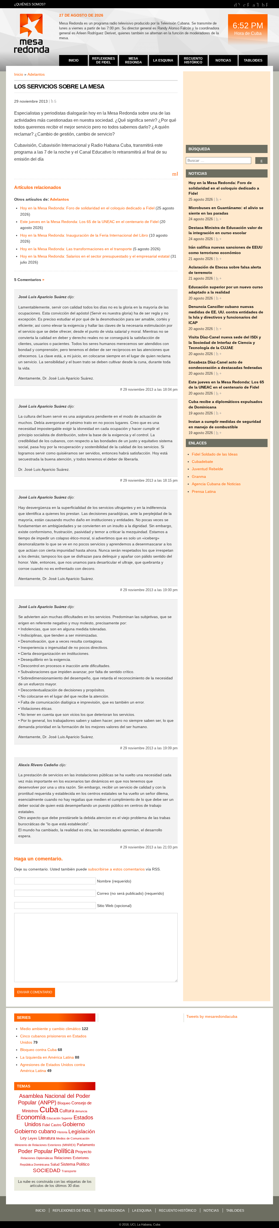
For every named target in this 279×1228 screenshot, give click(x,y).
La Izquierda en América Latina (47, 1057)
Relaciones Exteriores (71, 1158)
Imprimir (177, 173)
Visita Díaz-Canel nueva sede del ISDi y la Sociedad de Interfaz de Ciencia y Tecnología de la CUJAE (225, 342)
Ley (23, 1138)
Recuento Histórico (177, 1210)
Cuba (49, 1109)
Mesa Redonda (32, 34)
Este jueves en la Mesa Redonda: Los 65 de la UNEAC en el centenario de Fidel (89, 221)
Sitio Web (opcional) (114, 905)
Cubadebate (202, 461)
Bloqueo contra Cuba (38, 1049)
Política (64, 1150)
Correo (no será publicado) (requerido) (130, 893)
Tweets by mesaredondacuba (211, 1016)
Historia (62, 1132)
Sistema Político (74, 1164)
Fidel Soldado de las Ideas (215, 454)
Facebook (248, 4)
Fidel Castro (51, 1125)
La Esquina (141, 1210)
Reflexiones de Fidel (72, 1210)
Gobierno (73, 1124)
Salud (54, 1164)
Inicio (18, 74)
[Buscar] (261, 160)
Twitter (257, 4)
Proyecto (83, 1151)
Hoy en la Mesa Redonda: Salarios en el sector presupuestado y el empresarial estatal (94, 256)
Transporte (69, 1171)
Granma (199, 476)
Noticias (211, 1210)
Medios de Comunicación (72, 1138)
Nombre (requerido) (114, 881)
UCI (132, 1224)
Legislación (81, 1131)
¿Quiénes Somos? (30, 4)
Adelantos (36, 74)
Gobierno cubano (35, 1131)
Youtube (239, 4)
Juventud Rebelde (207, 469)
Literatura (46, 1138)
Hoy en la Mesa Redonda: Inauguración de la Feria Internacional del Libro (84, 235)
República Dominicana (34, 1164)
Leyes (32, 1138)
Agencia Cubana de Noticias (216, 484)
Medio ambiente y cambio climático (50, 1029)
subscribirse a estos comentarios (116, 869)
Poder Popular (35, 1151)
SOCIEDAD (46, 1170)
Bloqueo (63, 1103)
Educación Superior (59, 1118)
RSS (267, 4)
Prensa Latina (204, 491)
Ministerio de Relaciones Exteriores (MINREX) (45, 1145)
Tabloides (235, 1210)
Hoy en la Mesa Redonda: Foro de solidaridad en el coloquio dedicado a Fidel (87, 208)
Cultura (66, 1110)
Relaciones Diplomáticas (37, 1158)
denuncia (81, 1111)
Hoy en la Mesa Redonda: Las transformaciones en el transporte (76, 249)
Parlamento (86, 1145)
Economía (31, 1117)
